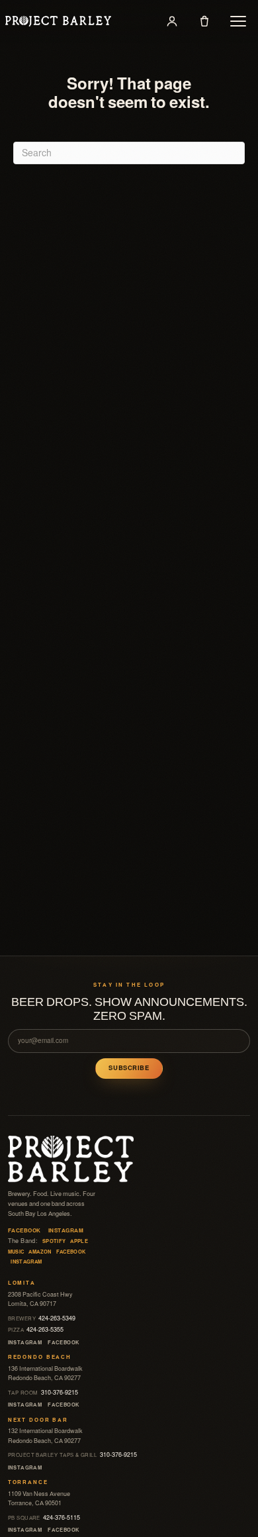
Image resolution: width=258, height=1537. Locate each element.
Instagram (65, 1231)
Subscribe (128, 1068)
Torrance (28, 1482)
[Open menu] (238, 21)
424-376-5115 (44, 1517)
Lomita (22, 1283)
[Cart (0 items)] (204, 21)
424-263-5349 (42, 1318)
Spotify (54, 1241)
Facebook (24, 1231)
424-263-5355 (36, 1329)
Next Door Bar (38, 1420)
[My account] (172, 21)
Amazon (39, 1252)
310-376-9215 (43, 1392)
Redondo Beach (39, 1357)
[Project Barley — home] (58, 21)
